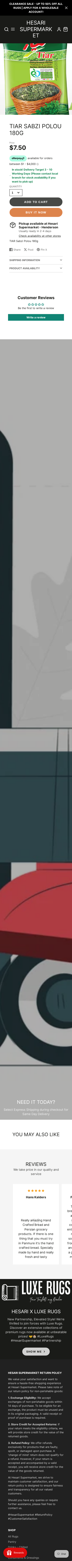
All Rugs (13, 1536)
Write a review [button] (36, 317)
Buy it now (36, 212)
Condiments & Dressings (23, 1557)
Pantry (12, 1541)
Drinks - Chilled (18, 1547)
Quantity (15, 186)
